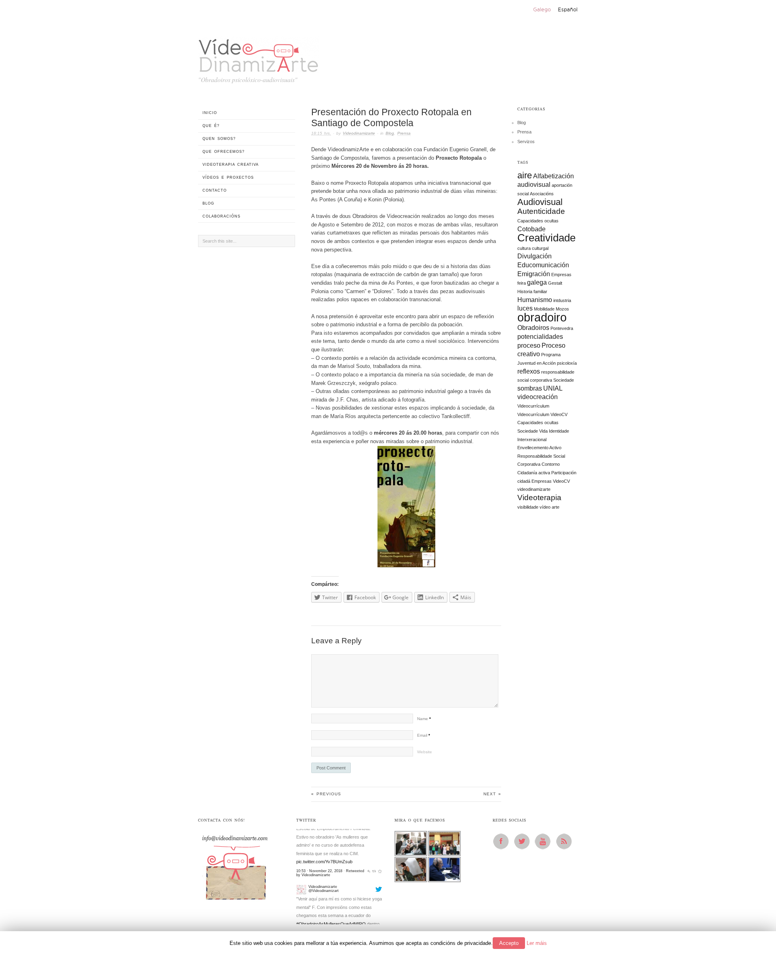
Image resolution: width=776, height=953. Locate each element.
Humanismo (534, 299)
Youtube (545, 841)
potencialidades (540, 336)
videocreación (537, 396)
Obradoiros (533, 327)
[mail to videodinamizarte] (234, 864)
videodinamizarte (533, 489)
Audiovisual (540, 202)
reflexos (528, 371)
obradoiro (542, 317)
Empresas (561, 274)
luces (525, 308)
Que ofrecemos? (223, 152)
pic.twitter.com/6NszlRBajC (322, 909)
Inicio (209, 113)
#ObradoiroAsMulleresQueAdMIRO (331, 868)
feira (521, 283)
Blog (390, 133)
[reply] (369, 919)
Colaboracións (221, 216)
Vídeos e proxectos (228, 177)
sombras (529, 388)
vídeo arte (549, 507)
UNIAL (553, 388)
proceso (528, 345)
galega (537, 282)
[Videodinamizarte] (301, 833)
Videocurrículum (533, 406)
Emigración (533, 273)
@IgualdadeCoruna (315, 893)
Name (424, 718)
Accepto (509, 943)
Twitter (524, 841)
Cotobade (531, 229)
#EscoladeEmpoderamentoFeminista (338, 876)
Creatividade (546, 238)
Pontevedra (561, 328)
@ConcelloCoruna (338, 884)
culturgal (540, 248)
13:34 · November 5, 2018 (318, 919)
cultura (524, 248)
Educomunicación (543, 265)
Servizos (526, 141)
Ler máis (537, 943)
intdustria (562, 300)
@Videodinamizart (323, 835)
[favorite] (379, 919)
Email (423, 735)
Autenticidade (541, 211)
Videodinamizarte (359, 133)
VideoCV (561, 481)
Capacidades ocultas (538, 220)
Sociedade (563, 380)
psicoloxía (567, 363)
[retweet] (374, 919)
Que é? (210, 126)
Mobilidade (544, 308)
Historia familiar (532, 291)
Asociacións (542, 193)
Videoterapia (539, 497)
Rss (566, 841)
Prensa (404, 133)
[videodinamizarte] (258, 53)
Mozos (562, 308)
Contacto (214, 190)
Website (424, 752)
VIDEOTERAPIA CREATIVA (230, 165)
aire (524, 175)
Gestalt (555, 283)
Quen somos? (219, 139)
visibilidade (527, 507)
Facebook (503, 841)
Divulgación (534, 256)
